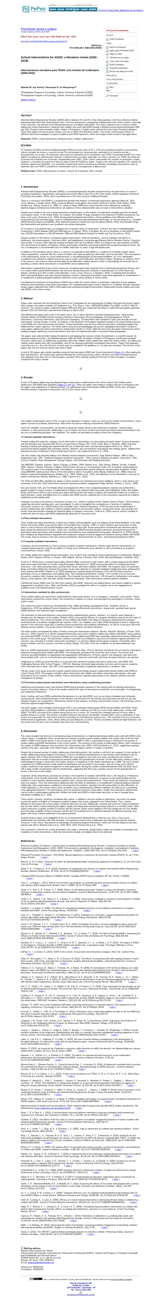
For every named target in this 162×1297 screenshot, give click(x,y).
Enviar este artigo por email (121, 71)
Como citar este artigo (119, 61)
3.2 (73, 385)
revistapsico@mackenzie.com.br (81, 1295)
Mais (111, 87)
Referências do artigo (119, 58)
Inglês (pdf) (114, 51)
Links (135, 850)
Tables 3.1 (62, 385)
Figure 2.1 (119, 352)
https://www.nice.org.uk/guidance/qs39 (52, 1108)
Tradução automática (118, 68)
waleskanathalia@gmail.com (41, 1262)
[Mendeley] (107, 87)
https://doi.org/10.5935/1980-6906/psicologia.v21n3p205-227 (44, 41)
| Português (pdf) (127, 51)
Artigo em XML (115, 54)
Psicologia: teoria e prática (39, 29)
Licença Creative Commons (121, 1279)
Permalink (113, 96)
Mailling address (28, 100)
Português (121, 47)
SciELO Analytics (116, 39)
